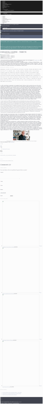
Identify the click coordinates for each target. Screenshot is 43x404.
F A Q (6, 403)
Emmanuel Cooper (6, 148)
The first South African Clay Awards (10, 394)
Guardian (12, 141)
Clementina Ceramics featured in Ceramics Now (12, 393)
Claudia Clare (37, 60)
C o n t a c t (10, 403)
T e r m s (2, 403)
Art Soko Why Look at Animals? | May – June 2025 (12, 392)
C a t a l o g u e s (16, 403)
